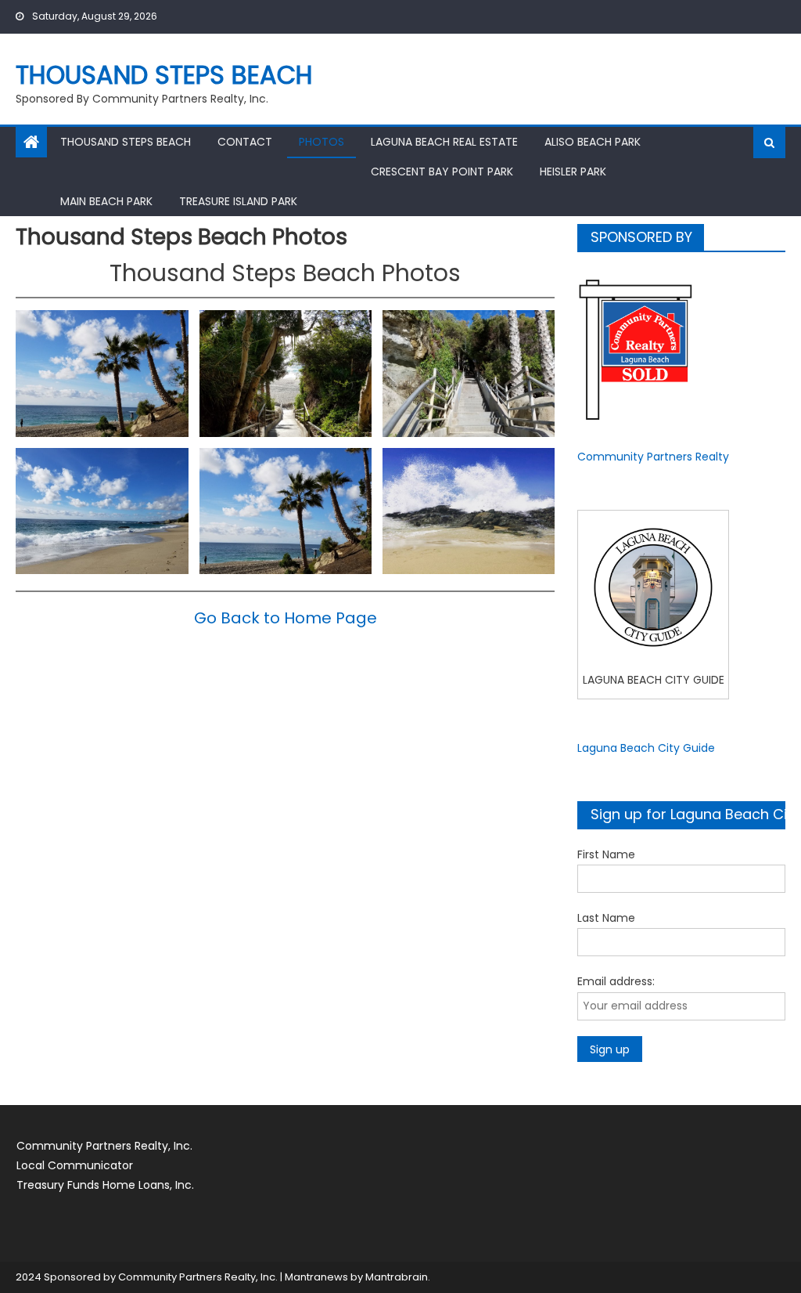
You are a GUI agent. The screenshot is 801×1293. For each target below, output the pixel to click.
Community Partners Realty (653, 456)
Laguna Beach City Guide (646, 748)
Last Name (606, 918)
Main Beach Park (106, 201)
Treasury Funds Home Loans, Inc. (105, 1185)
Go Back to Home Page (285, 618)
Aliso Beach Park (592, 142)
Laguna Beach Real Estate (444, 142)
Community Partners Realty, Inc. (104, 1146)
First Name (606, 854)
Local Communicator (74, 1165)
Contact (244, 142)
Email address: (616, 981)
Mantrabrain (396, 1277)
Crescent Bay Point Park (442, 171)
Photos (321, 142)
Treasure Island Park (238, 201)
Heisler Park (573, 171)
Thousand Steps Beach (164, 74)
